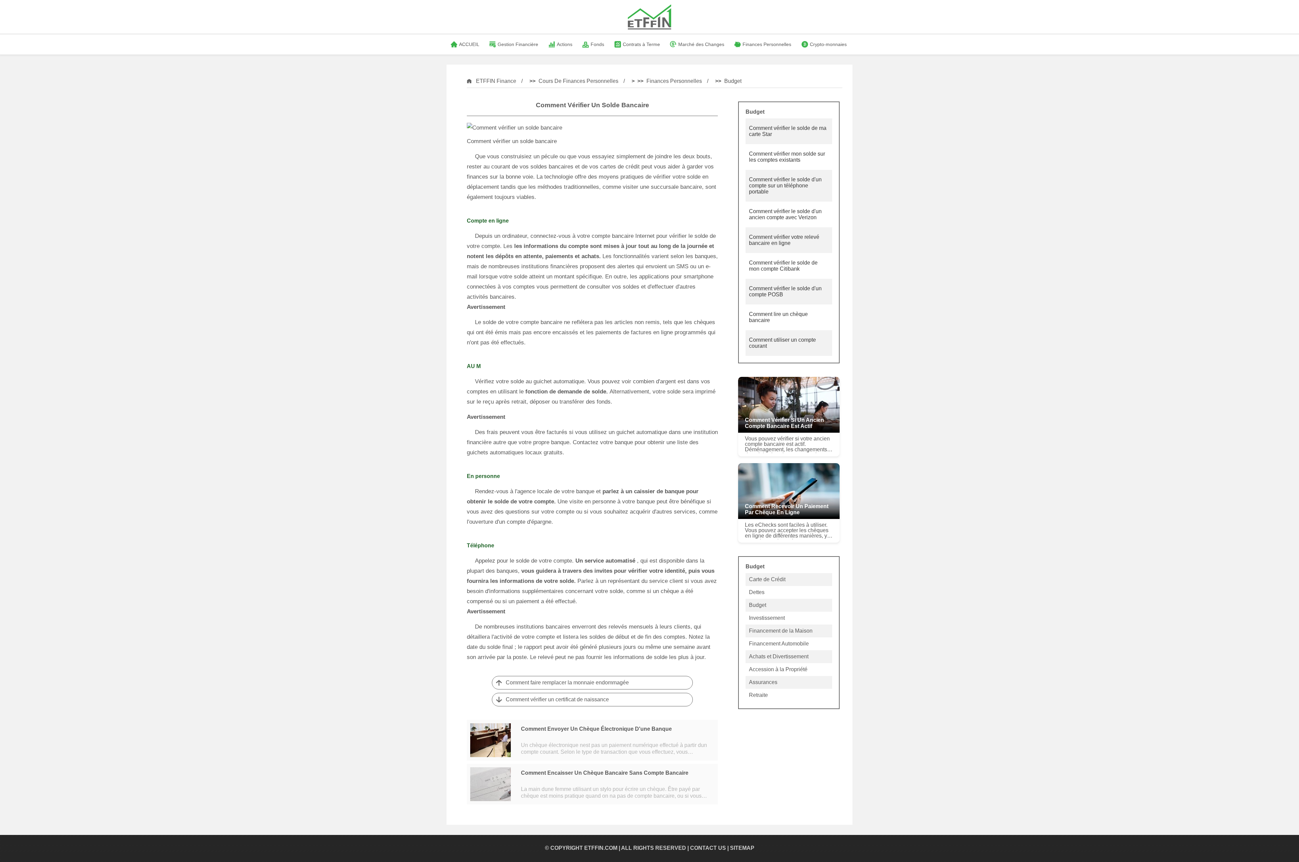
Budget (733, 81)
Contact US (708, 848)
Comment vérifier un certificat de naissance (557, 699)
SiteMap (742, 848)
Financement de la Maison (781, 631)
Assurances (763, 682)
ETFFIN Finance (496, 81)
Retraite (758, 695)
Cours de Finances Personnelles (578, 81)
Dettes (757, 592)
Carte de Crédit (767, 579)
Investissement (767, 618)
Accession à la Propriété (778, 669)
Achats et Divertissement (778, 656)
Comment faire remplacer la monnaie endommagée (567, 682)
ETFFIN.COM (600, 848)
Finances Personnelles (674, 81)
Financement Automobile (779, 643)
